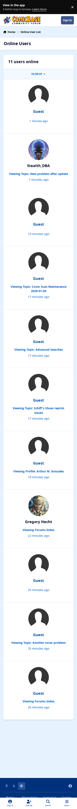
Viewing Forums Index (38, 530)
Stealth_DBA (38, 165)
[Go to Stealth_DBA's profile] (38, 149)
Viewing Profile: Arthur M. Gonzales (38, 471)
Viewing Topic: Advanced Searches (38, 350)
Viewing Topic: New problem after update (38, 174)
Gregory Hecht (38, 521)
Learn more (8, 7)
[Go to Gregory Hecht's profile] (38, 505)
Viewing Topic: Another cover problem (38, 643)
